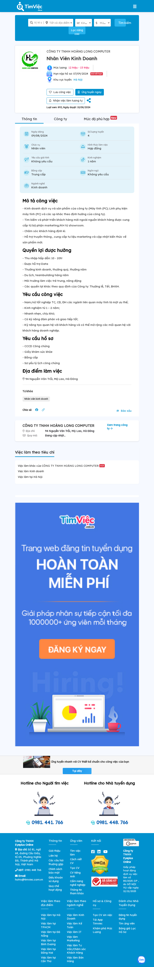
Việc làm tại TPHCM (48, 925)
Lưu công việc (62, 92)
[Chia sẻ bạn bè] (89, 100)
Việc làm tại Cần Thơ (48, 959)
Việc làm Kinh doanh (31, 471)
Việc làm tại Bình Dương (48, 942)
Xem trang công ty (117, 426)
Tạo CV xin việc (102, 915)
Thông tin (29, 119)
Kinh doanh (39, 187)
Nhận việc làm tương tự (67, 100)
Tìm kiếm (122, 23)
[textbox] (58, 23)
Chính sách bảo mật (55, 871)
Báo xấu (125, 410)
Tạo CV (74, 868)
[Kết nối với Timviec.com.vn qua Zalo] (141, 960)
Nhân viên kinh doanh (36, 398)
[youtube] (106, 851)
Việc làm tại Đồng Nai (48, 951)
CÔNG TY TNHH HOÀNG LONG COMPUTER (78, 51)
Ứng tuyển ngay (91, 92)
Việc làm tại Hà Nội (30, 477)
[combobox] (58, 23)
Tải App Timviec (98, 921)
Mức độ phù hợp (100, 119)
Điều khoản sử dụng (56, 879)
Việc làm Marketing (73, 938)
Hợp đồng (94, 148)
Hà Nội (77, 79)
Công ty (60, 119)
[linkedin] (99, 851)
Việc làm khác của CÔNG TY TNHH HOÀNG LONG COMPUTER (61, 465)
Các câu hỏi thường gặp (56, 862)
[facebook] (93, 851)
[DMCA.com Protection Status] (100, 864)
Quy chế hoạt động (55, 887)
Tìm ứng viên (127, 923)
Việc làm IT (74, 932)
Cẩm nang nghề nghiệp (77, 883)
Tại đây (77, 771)
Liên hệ (53, 855)
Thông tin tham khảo (77, 891)
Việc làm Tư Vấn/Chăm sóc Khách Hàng (76, 949)
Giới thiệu (54, 850)
